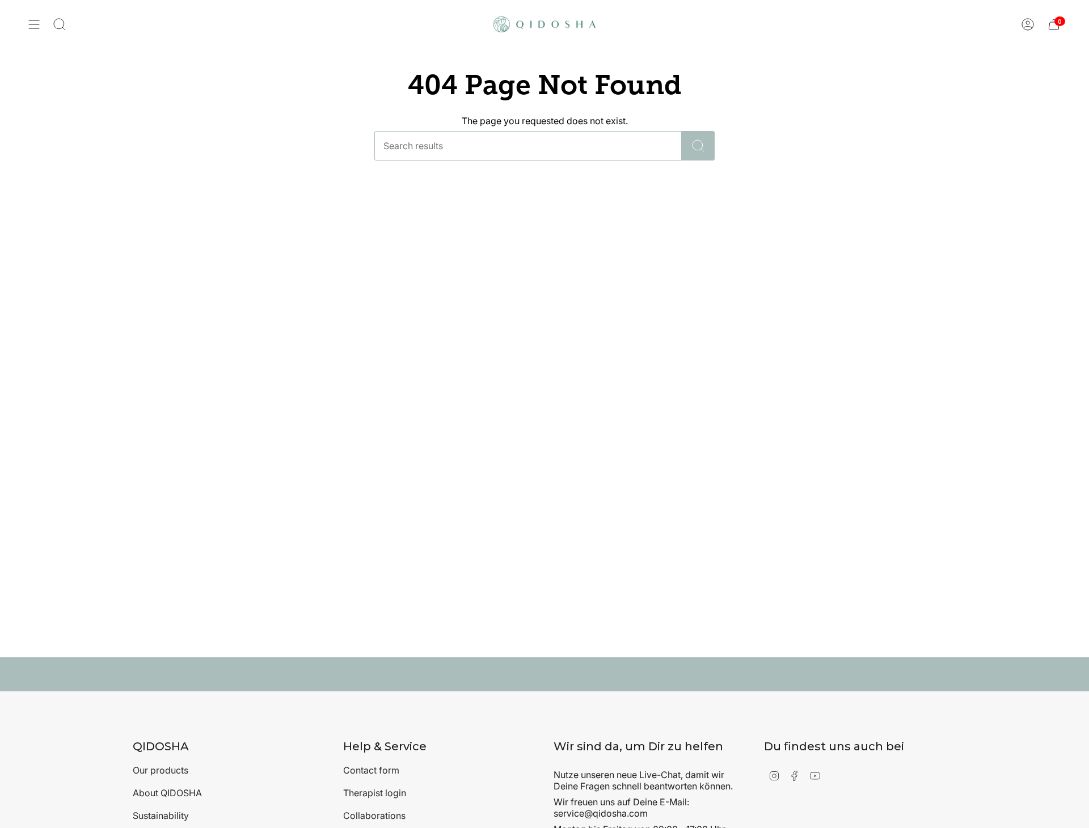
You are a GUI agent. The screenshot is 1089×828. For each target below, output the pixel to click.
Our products (160, 770)
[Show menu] (34, 24)
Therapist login (374, 793)
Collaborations (374, 815)
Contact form (371, 770)
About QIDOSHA (167, 793)
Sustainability (161, 815)
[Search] (698, 145)
